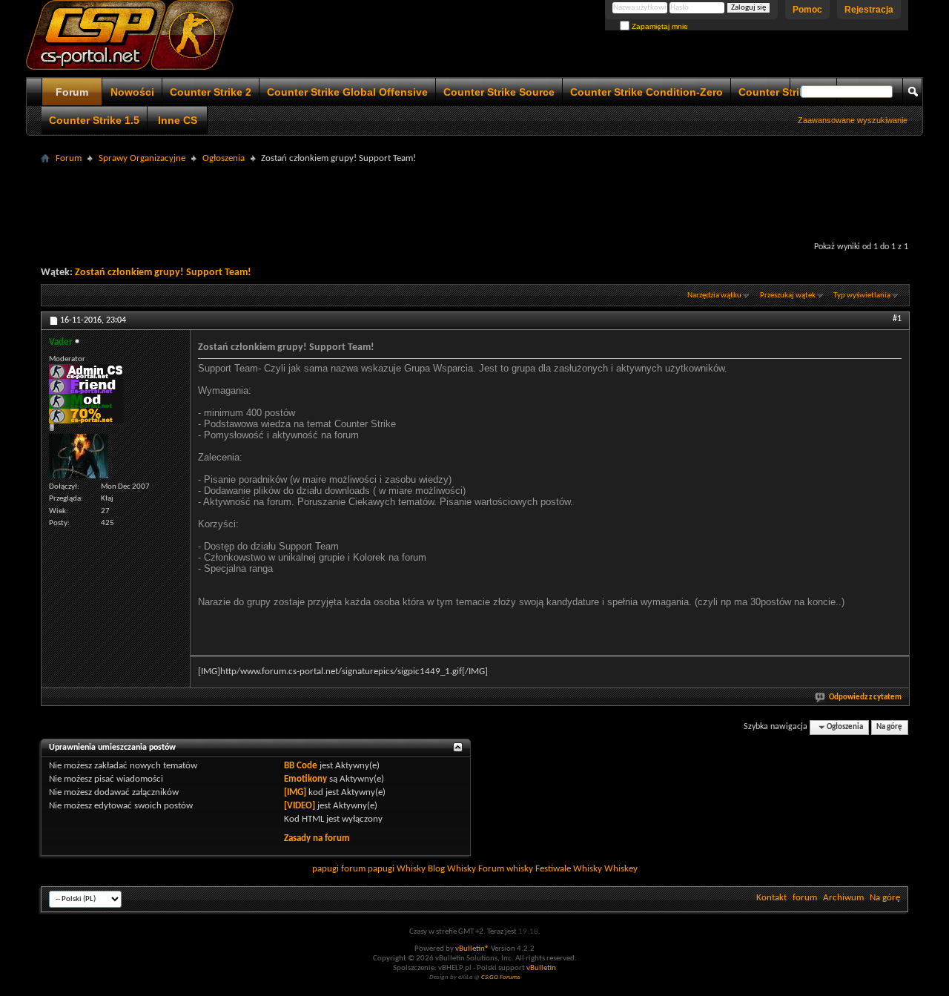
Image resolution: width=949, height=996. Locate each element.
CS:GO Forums (500, 977)
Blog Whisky (452, 869)
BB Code (300, 766)
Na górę (889, 727)
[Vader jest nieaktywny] (78, 456)
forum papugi (367, 869)
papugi (325, 869)
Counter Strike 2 (210, 92)
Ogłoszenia (223, 158)
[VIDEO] (299, 806)
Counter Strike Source (499, 92)
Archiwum (843, 898)
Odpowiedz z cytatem (865, 697)
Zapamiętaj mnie (658, 26)
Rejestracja (868, 9)
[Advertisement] (474, 201)
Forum (72, 92)
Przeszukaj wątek (788, 295)
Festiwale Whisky (568, 869)
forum (805, 898)
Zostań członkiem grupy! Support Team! (163, 272)
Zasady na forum (317, 838)
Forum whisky (505, 869)
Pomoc (807, 9)
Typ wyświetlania (861, 295)
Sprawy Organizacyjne (142, 158)
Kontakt (771, 898)
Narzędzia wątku (714, 295)
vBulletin (541, 968)
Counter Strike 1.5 (94, 120)
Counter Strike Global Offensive (347, 92)
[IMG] (295, 792)
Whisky (411, 869)
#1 (897, 318)
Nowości (132, 92)
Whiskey (621, 869)
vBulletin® (472, 949)
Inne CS (177, 120)
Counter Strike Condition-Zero (646, 92)
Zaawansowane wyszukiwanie (852, 120)
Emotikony (305, 779)
